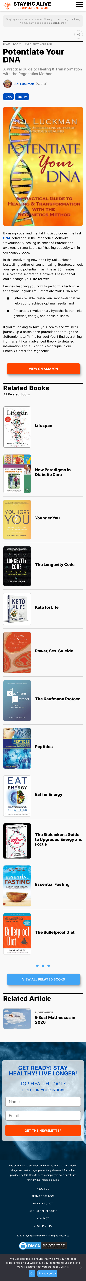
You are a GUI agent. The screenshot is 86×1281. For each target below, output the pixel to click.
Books (17, 44)
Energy (22, 96)
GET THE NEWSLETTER (43, 1131)
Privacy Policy (43, 1203)
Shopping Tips (43, 1225)
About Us (43, 1188)
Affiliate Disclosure (43, 1211)
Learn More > (58, 22)
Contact (43, 1218)
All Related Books (16, 394)
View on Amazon (43, 369)
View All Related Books (43, 979)
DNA (9, 96)
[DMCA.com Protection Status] (43, 1246)
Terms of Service (43, 1196)
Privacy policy (47, 1273)
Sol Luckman (24, 84)
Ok (32, 1273)
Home (6, 44)
